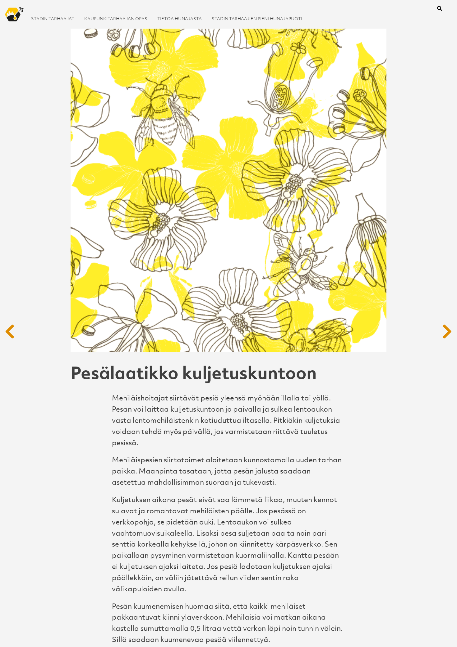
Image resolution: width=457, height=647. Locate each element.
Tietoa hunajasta (179, 18)
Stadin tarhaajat (52, 18)
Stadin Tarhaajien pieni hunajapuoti (257, 18)
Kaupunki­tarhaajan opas (115, 18)
